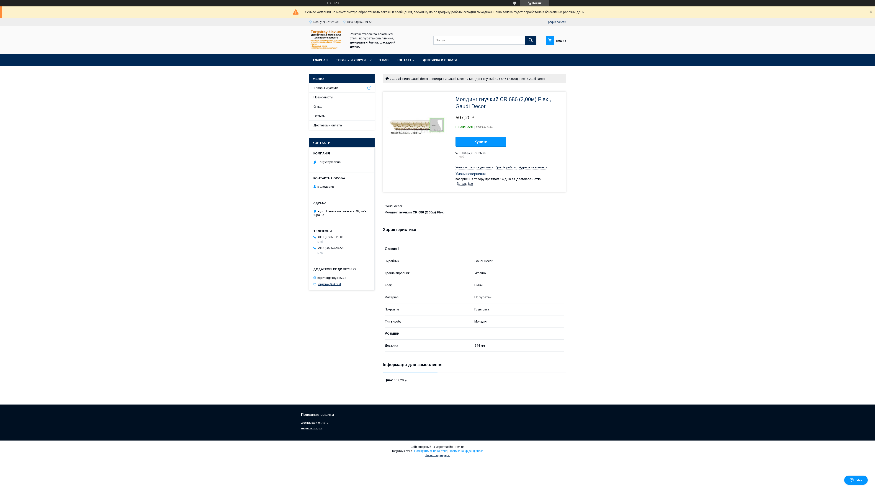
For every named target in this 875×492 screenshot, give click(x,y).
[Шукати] (530, 40)
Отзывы (319, 116)
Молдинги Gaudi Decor (449, 79)
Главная (320, 60)
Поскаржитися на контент (430, 451)
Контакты (405, 60)
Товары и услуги (351, 60)
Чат (859, 480)
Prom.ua (459, 446)
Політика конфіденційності (466, 451)
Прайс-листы (323, 97)
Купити (480, 142)
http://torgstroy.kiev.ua (331, 277)
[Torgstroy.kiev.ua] (326, 48)
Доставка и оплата (440, 60)
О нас (383, 60)
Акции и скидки (311, 428)
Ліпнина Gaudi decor (413, 79)
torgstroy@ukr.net (329, 284)
